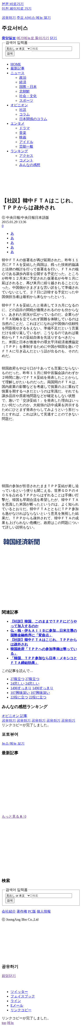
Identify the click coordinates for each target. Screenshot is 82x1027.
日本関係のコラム (33, 119)
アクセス (26, 155)
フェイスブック (22, 996)
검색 (10, 53)
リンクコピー (20, 1010)
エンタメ (17, 123)
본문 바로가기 (13, 4)
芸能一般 (26, 146)
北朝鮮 (24, 91)
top (4, 1023)
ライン (15, 1001)
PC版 (32, 911)
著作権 (22, 911)
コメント (26, 160)
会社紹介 (9, 911)
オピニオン (19, 105)
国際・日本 (28, 87)
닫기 (53, 38)
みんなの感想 (29, 165)
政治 (22, 77)
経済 (22, 82)
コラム (24, 114)
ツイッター (19, 992)
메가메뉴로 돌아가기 (33, 38)
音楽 (22, 133)
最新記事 (17, 68)
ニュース (17, 73)
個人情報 (44, 911)
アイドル (26, 142)
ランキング (19, 151)
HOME (15, 64)
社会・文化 (28, 96)
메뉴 (10, 1023)
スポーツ (26, 100)
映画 (22, 137)
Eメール (16, 1005)
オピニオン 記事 (14, 716)
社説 (22, 110)
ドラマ (24, 128)
